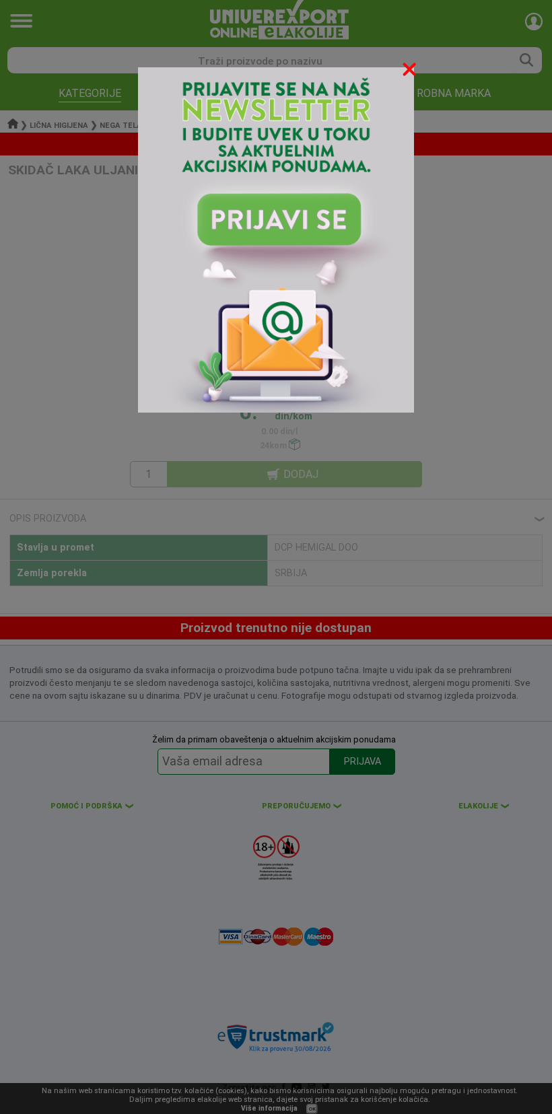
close (411, 72)
